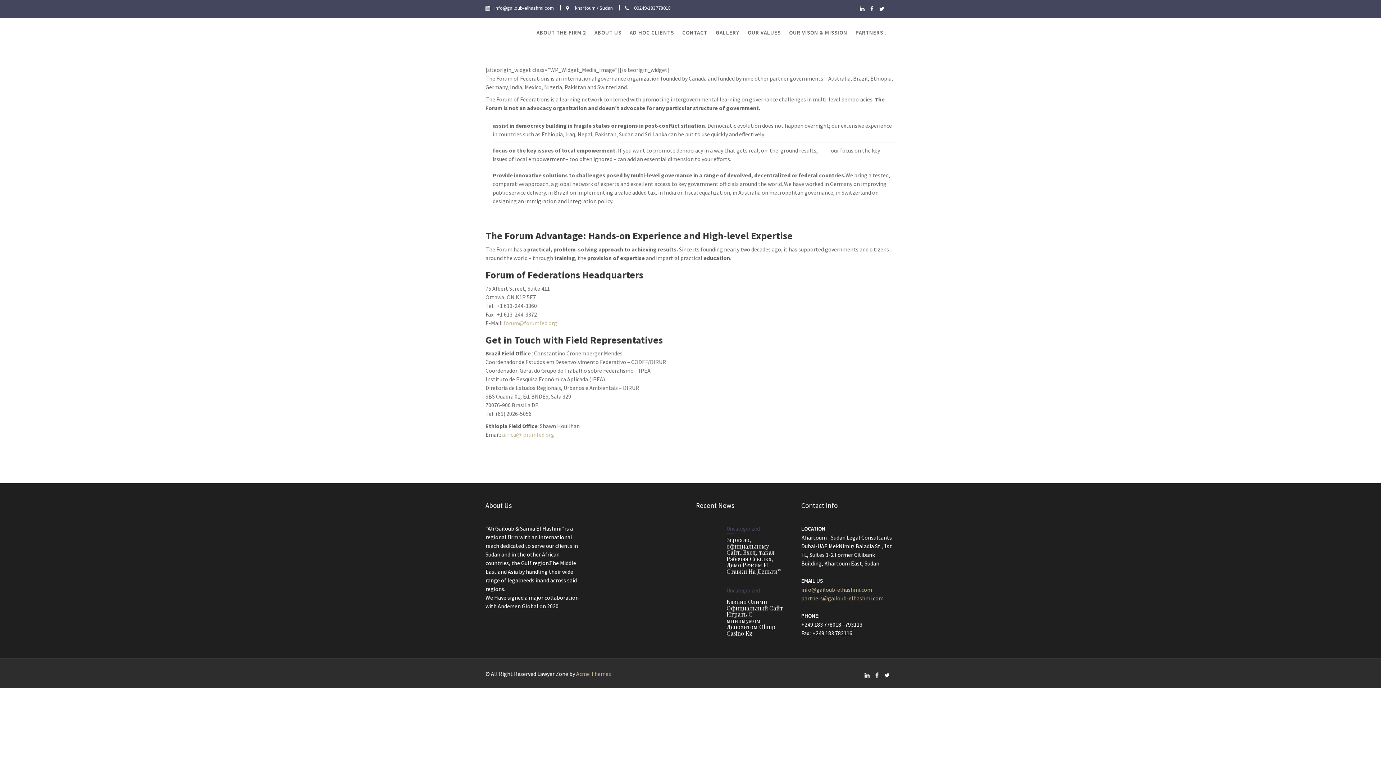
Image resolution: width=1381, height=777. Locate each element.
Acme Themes (593, 673)
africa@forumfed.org (528, 434)
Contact (694, 32)
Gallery (727, 32)
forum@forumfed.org (530, 323)
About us (607, 32)
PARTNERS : (871, 32)
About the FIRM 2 (561, 32)
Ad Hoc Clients (652, 32)
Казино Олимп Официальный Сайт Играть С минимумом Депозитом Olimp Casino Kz (754, 617)
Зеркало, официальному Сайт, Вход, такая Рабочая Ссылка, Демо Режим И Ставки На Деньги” (753, 555)
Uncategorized (743, 528)
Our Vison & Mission (818, 32)
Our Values (764, 32)
